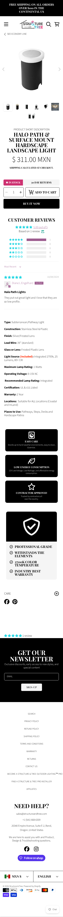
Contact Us (31, 766)
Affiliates (31, 789)
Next (59, 69)
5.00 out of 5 (40, 227)
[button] (6, 24)
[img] (13, 277)
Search (31, 713)
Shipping (15, 167)
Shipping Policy (32, 736)
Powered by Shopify (32, 886)
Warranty (31, 751)
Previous (3, 69)
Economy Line (17, 34)
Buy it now (31, 203)
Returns (31, 759)
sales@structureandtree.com (31, 814)
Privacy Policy (31, 721)
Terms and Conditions (31, 743)
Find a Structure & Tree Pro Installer (32, 781)
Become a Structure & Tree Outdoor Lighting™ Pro (34, 774)
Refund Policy (31, 728)
